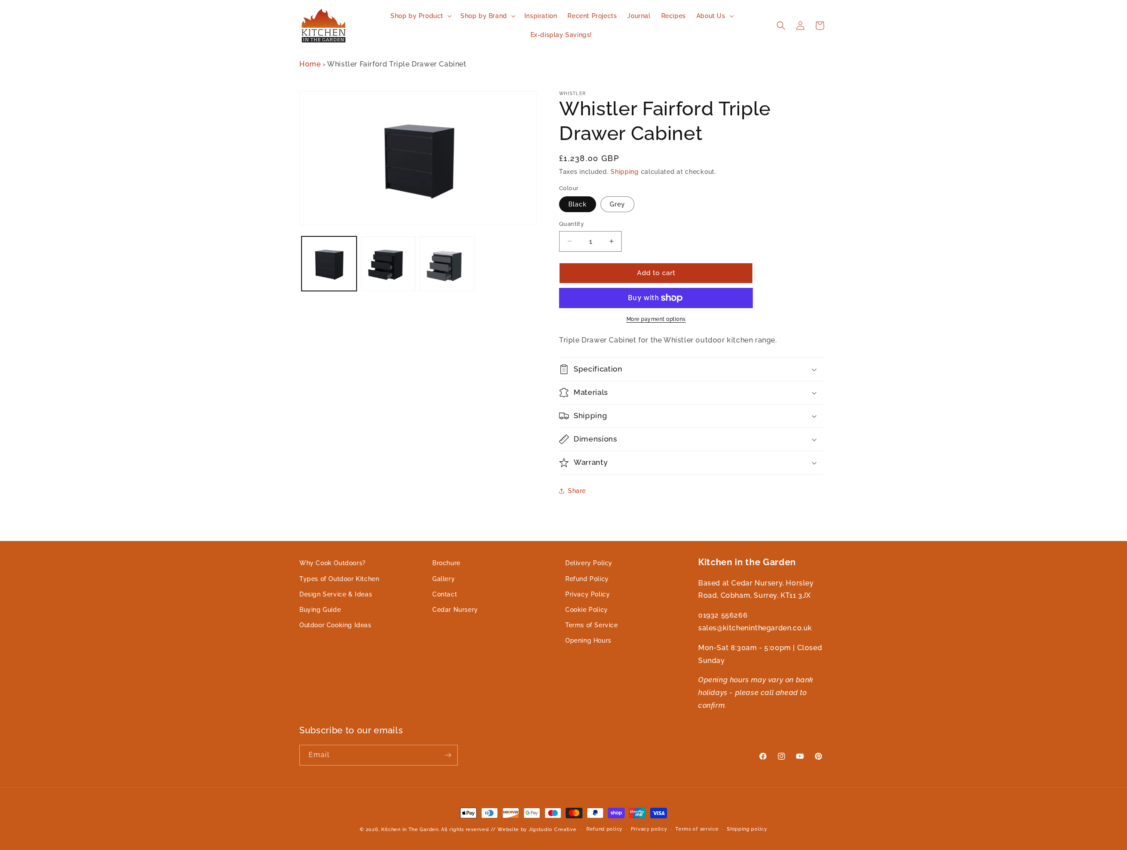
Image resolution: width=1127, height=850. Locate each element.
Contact (444, 593)
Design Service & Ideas (335, 593)
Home (309, 64)
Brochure (446, 563)
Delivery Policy (588, 563)
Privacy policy (649, 829)
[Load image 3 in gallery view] (447, 263)
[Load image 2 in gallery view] (388, 263)
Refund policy (604, 829)
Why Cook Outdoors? (332, 563)
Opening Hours (588, 640)
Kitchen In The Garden (409, 829)
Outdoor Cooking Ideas (335, 625)
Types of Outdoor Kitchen (339, 578)
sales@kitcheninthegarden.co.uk (755, 627)
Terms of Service (591, 625)
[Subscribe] (447, 755)
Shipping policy (747, 829)
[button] (420, 16)
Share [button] (577, 490)
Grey (617, 204)
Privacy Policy (587, 593)
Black (577, 204)
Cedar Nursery (455, 609)
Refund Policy (587, 578)
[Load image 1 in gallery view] (329, 263)
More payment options (656, 319)
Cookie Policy (586, 609)
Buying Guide (320, 609)
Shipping (625, 171)
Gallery (443, 578)
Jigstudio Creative (553, 829)
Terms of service (696, 829)
